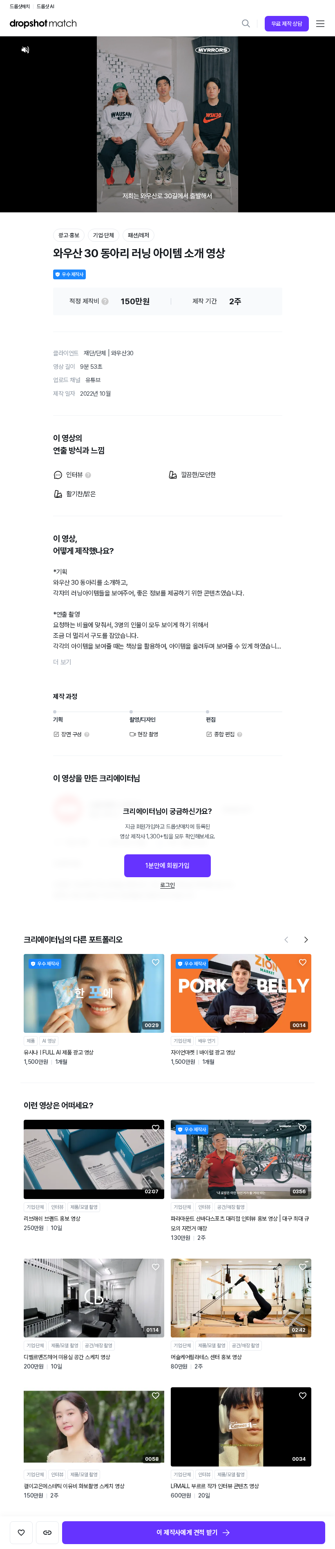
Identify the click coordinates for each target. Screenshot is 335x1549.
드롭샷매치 (20, 6)
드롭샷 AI (45, 6)
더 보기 (62, 662)
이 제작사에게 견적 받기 (186, 1532)
